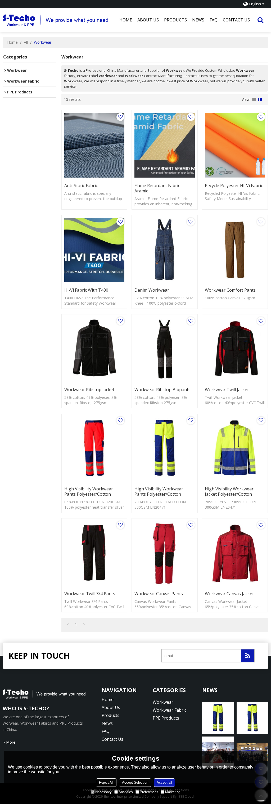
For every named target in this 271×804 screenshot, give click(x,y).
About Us (148, 20)
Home (125, 20)
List (254, 99)
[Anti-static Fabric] (94, 145)
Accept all (164, 782)
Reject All (106, 782)
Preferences (149, 792)
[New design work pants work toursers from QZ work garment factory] (218, 718)
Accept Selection (135, 782)
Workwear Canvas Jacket (229, 593)
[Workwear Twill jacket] (235, 349)
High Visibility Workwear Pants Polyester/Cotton (88, 491)
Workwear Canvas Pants (158, 593)
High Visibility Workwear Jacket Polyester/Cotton (229, 491)
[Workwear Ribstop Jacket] (94, 349)
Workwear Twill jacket (227, 389)
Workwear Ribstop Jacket (89, 389)
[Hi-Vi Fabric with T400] (94, 250)
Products (175, 20)
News (198, 20)
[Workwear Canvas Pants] (164, 553)
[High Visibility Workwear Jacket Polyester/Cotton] (235, 449)
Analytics (126, 792)
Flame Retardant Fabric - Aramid (158, 188)
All (26, 42)
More (10, 742)
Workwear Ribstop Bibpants (162, 389)
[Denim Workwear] (164, 250)
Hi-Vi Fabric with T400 (86, 290)
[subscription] (247, 655)
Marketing (172, 792)
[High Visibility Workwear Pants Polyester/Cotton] (94, 449)
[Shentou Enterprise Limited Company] (60, 20)
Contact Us (236, 20)
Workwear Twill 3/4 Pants (89, 593)
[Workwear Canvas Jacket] (235, 553)
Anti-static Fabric (81, 185)
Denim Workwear (151, 290)
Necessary (103, 792)
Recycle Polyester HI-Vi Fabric (234, 185)
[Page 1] (68, 624)
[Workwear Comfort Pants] (235, 250)
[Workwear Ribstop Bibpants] (164, 349)
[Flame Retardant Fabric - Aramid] (164, 145)
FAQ (214, 20)
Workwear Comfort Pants (230, 290)
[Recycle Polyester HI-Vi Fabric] (235, 145)
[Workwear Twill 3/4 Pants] (94, 553)
